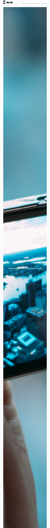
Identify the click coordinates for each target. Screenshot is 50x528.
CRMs (23, 3)
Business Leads (38, 3)
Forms (29, 3)
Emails (26, 3)
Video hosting (44, 3)
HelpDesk (33, 3)
